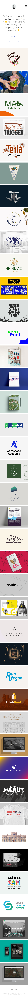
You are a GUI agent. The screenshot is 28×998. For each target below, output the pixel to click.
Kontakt (14, 42)
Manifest (14, 37)
